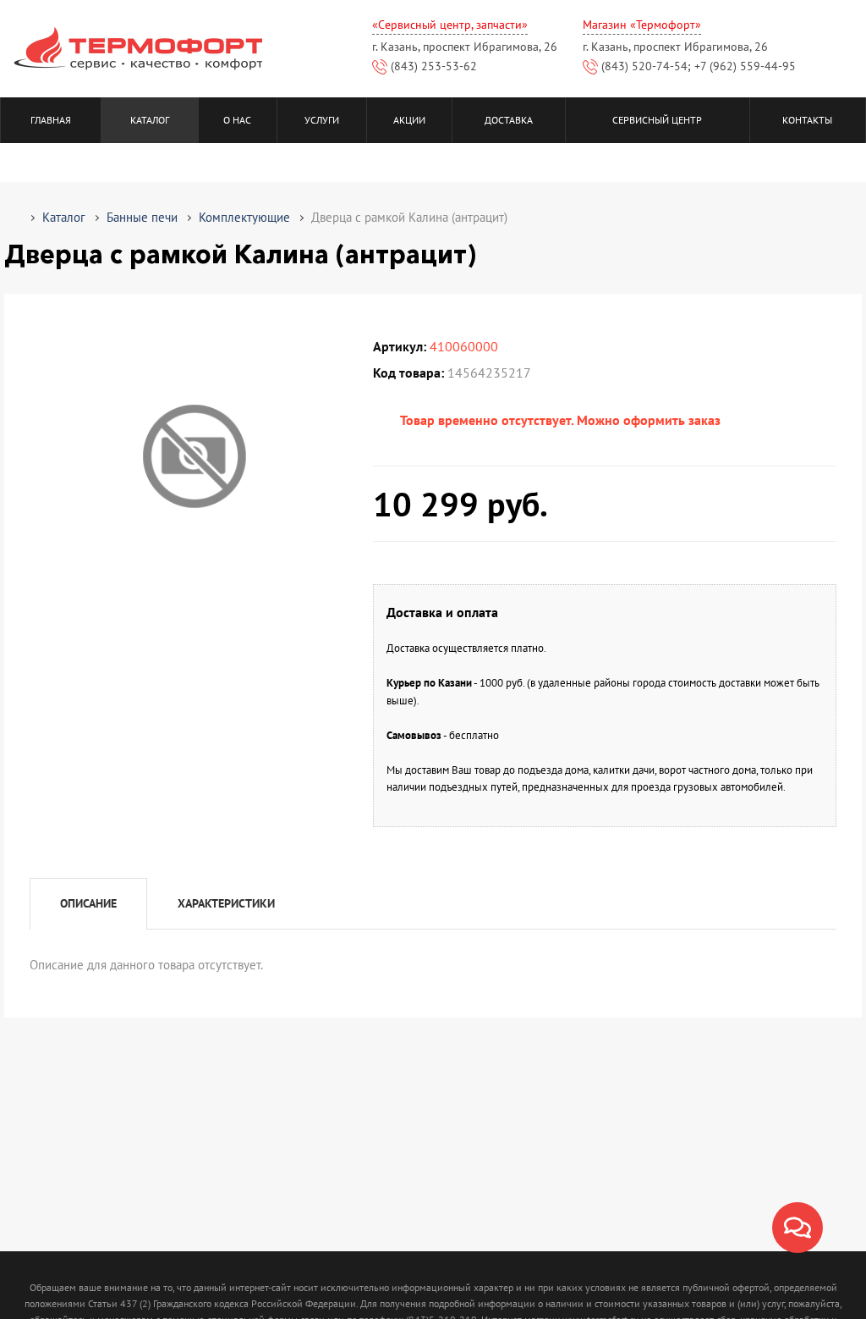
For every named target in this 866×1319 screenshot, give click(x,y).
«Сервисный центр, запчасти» (450, 24)
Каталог (149, 119)
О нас (237, 119)
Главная (50, 119)
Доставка (509, 119)
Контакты (807, 119)
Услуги (321, 119)
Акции (409, 119)
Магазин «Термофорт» (642, 24)
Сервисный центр (657, 119)
